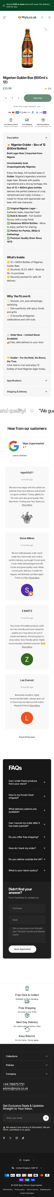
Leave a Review (20, 455)
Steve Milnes (27, 538)
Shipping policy (45, 1189)
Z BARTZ (27, 610)
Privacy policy (20, 1189)
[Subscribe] (46, 1118)
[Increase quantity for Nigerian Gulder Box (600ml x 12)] (18, 98)
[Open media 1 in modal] (46, 29)
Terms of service (32, 1189)
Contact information (27, 1193)
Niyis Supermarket (33, 443)
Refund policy (8, 1189)
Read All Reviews (27, 737)
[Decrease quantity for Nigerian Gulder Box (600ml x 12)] (6, 98)
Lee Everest (27, 680)
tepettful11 (27, 472)
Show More (27, 505)
